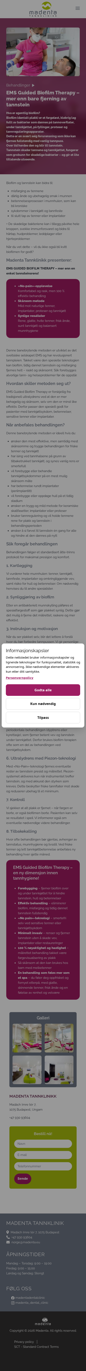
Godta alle (43, 690)
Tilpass (43, 717)
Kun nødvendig (43, 703)
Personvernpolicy (19, 678)
